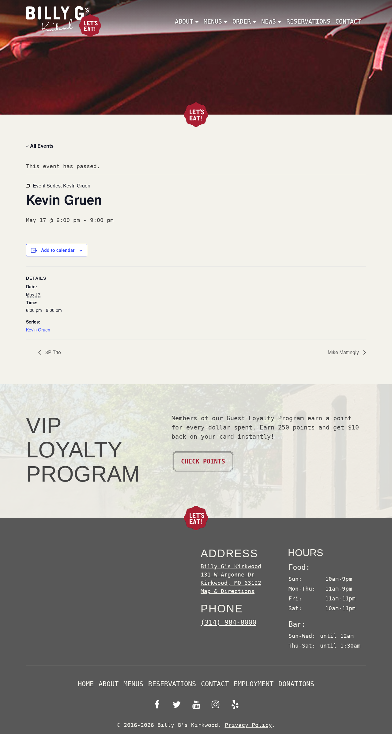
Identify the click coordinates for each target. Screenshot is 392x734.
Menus (133, 684)
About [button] (184, 21)
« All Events (40, 145)
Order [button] (241, 21)
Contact (348, 21)
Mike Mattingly (344, 352)
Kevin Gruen (38, 330)
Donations (296, 684)
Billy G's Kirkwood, (231, 574)
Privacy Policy (248, 725)
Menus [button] (213, 21)
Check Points (203, 461)
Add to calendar (57, 250)
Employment (253, 684)
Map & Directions (227, 591)
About (109, 684)
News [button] (268, 21)
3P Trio (52, 352)
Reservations (308, 21)
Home (86, 684)
